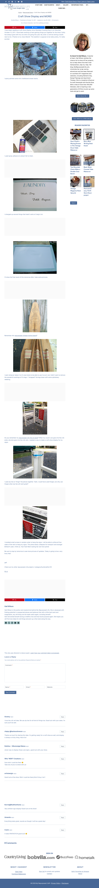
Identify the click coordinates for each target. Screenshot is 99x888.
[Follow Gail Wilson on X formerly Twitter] (9, 622)
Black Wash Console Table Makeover (88, 169)
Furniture (15, 874)
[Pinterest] (12, 1)
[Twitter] (15, 1)
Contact (49, 874)
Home (20, 12)
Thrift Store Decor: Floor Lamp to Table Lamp (80, 1)
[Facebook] (5, 1)
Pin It (6, 571)
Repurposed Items (28, 12)
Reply (62, 717)
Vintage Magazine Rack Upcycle (75, 191)
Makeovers (22, 874)
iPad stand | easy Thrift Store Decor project (88, 192)
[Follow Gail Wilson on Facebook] (5, 622)
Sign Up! (42, 871)
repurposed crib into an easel (28, 438)
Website (49, 687)
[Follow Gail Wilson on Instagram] (12, 622)
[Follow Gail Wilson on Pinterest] (18, 622)
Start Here (38, 5)
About (80, 874)
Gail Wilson (16, 20)
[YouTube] (18, 1)
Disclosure (65, 883)
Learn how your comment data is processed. (44, 653)
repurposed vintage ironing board (26, 335)
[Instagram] (9, 1)
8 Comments (55, 20)
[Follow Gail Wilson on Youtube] (15, 622)
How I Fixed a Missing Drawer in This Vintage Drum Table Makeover (75, 145)
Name (7, 687)
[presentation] (75, 134)
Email (28, 687)
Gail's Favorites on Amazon (80, 871)
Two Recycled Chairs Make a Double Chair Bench (75, 170)
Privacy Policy (55, 883)
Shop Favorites (49, 5)
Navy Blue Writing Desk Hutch (88, 143)
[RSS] (21, 1)
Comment (9, 665)
